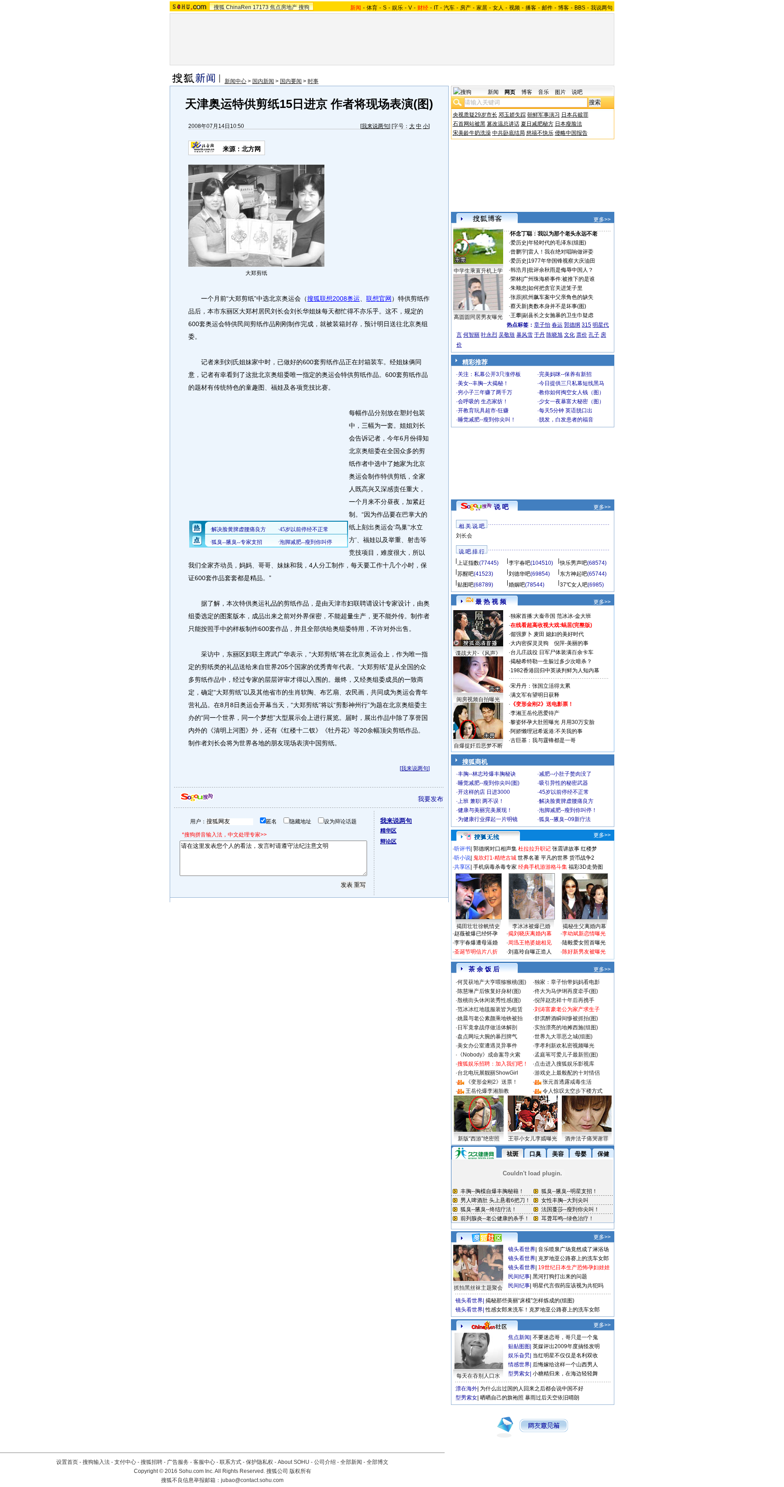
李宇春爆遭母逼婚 (476, 942)
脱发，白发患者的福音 (566, 419)
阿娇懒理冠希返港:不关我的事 (546, 731)
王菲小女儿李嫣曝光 (532, 1138)
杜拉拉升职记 (534, 849)
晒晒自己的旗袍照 (502, 1397)
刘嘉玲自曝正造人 (530, 952)
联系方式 (230, 1462)
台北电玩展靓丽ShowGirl (487, 1073)
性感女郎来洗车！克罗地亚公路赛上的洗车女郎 (542, 1309)
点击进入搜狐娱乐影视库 (564, 1064)
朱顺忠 (518, 288)
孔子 (593, 335)
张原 (515, 297)
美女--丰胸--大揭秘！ (483, 383)
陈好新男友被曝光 (584, 952)
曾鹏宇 (518, 252)
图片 (560, 92)
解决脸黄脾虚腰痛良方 (566, 801)
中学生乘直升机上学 (478, 271)
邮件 (547, 8)
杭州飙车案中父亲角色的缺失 (558, 297)
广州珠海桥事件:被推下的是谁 (559, 279)
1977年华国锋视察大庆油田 (561, 261)
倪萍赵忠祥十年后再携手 (564, 1000)
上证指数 (468, 563)
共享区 (462, 867)
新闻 (493, 92)
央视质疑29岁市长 (475, 115)
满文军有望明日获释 (534, 695)
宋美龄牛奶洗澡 (472, 133)
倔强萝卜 (521, 634)
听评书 (462, 849)
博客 (563, 8)
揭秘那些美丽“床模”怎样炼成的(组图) (529, 1300)
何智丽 (471, 335)
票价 (581, 335)
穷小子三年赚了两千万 (485, 392)
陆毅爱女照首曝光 (584, 942)
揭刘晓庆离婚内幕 (530, 933)
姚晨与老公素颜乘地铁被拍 (490, 1018)
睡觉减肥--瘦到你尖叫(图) (488, 783)
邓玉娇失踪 (512, 115)
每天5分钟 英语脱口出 (566, 410)
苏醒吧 (465, 574)
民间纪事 (519, 1276)
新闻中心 (235, 81)
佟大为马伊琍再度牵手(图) (566, 991)
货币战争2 (581, 858)
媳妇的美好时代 (565, 634)
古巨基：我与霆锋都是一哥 (543, 740)
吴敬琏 (507, 335)
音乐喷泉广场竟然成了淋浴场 (573, 1249)
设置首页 (67, 1462)
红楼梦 (589, 849)
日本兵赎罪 (574, 115)
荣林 (515, 279)
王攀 (515, 315)
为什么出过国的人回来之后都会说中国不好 (531, 1388)
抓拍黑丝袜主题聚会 (478, 1288)
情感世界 (519, 1364)
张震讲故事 (565, 849)
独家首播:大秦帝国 (532, 616)
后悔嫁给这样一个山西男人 (565, 1364)
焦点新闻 (519, 1337)
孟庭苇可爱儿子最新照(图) (566, 1055)
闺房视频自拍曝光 (478, 699)
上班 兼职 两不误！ (481, 801)
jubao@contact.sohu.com (252, 1480)
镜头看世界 (521, 1249)
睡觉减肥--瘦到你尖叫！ (487, 419)
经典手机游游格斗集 (542, 867)
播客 (530, 8)
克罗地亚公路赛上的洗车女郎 (573, 1258)
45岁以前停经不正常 (564, 792)
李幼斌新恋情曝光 (584, 933)
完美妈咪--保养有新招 (565, 374)
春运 (557, 325)
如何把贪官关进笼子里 (555, 288)
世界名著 (528, 858)
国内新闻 (263, 81)
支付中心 (125, 1462)
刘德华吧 (519, 574)
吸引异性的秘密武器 (563, 783)
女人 (498, 8)
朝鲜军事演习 (543, 115)
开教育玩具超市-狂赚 (483, 410)
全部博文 (377, 1462)
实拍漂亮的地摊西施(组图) (566, 1027)
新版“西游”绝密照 (479, 1138)
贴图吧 (465, 585)
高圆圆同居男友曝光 (478, 317)
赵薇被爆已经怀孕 (476, 933)
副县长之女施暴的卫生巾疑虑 (558, 315)
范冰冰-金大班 (574, 616)
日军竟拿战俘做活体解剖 (487, 1027)
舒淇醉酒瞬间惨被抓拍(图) (566, 1018)
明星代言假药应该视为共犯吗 (568, 1285)
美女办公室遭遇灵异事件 (487, 1045)
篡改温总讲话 (503, 124)
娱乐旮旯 (519, 1355)
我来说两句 (375, 126)
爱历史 (518, 243)
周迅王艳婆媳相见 (530, 942)
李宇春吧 (519, 563)
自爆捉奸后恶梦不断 (478, 746)
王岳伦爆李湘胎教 (487, 1091)
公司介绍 (325, 1462)
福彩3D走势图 (585, 867)
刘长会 (464, 536)
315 (586, 325)
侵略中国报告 (571, 133)
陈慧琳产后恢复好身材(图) (489, 991)
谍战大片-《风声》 (478, 653)
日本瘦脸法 (568, 124)
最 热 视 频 (490, 601)
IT (436, 8)
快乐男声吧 (573, 563)
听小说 (462, 858)
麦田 (539, 634)
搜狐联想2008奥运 (333, 298)
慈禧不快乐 (540, 133)
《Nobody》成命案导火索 (488, 1055)
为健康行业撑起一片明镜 (488, 819)
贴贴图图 (519, 1346)
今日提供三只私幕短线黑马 (571, 383)
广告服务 (178, 1462)
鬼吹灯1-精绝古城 (494, 858)
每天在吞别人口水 (478, 1376)
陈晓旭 (554, 335)
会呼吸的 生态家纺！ (483, 401)
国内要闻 (291, 81)
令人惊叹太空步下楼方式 (573, 1091)
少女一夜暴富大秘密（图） (571, 401)
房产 (465, 8)
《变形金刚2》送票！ (492, 1082)
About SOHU (293, 1462)
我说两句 (601, 8)
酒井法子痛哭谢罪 (586, 1138)
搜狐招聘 (151, 1462)
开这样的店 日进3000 (484, 792)
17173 (261, 7)
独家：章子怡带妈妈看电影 (567, 982)
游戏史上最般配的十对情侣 (567, 1073)
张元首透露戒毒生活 (567, 1082)
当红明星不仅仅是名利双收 (565, 1355)
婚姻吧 (517, 585)
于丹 (539, 335)
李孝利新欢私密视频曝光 (564, 1045)
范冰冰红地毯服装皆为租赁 (490, 1009)
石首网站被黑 (469, 124)
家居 (481, 8)
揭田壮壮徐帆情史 (478, 926)
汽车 (449, 8)
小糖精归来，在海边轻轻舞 (565, 1373)
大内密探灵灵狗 (529, 643)
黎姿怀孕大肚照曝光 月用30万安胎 (552, 722)
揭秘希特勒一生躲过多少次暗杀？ (551, 661)
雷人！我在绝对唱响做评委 (560, 252)
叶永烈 (489, 335)
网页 (510, 92)
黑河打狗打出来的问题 (560, 1276)
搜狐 (219, 7)
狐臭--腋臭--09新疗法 (565, 819)
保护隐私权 (259, 1462)
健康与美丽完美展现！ (485, 810)
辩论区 (388, 841)
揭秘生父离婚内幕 (584, 926)
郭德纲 (572, 325)
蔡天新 (518, 306)
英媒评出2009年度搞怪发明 (566, 1346)
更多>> (602, 219)
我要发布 (430, 798)
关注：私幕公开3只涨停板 (489, 374)
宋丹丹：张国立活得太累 (540, 686)
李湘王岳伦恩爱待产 (534, 713)
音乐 (543, 92)
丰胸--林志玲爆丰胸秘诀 (487, 774)
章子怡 (542, 325)
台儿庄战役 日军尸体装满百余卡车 (551, 652)
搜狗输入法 (96, 1462)
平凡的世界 (554, 858)
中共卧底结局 (508, 133)
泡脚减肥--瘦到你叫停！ (568, 810)
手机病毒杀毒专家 (495, 867)
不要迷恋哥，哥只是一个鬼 (565, 1337)
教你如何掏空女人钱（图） (571, 392)
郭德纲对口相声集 (495, 849)
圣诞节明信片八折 (476, 952)
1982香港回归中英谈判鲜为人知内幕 (554, 670)
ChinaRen (238, 7)
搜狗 (304, 7)
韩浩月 (518, 270)
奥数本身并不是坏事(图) (557, 306)
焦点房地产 (283, 7)
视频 (514, 8)
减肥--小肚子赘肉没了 (565, 774)
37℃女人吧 (574, 585)
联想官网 (379, 298)
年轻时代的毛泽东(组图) (557, 243)
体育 (372, 8)
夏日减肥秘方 (537, 124)
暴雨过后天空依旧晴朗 (552, 1397)
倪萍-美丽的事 (571, 643)
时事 (313, 81)
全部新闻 (351, 1462)
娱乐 (397, 8)
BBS (579, 8)
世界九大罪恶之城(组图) (563, 1036)
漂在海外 (466, 1388)
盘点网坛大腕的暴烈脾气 (487, 1036)
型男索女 (519, 1373)
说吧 (577, 92)
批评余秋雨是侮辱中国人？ (560, 270)
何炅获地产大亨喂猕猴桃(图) (491, 982)
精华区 (388, 830)
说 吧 (501, 506)
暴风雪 (524, 335)
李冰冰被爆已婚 (531, 926)
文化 (569, 335)
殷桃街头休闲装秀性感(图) (489, 1000)
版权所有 (300, 1471)
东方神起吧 (573, 574)
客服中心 (204, 1462)
